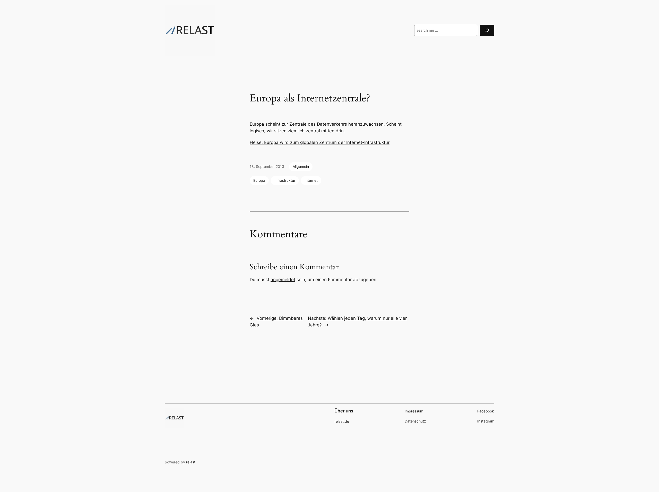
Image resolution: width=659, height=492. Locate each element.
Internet (311, 180)
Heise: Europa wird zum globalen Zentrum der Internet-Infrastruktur (319, 142)
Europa (259, 180)
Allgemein (301, 166)
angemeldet (283, 279)
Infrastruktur (284, 180)
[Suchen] (487, 30)
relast (190, 462)
